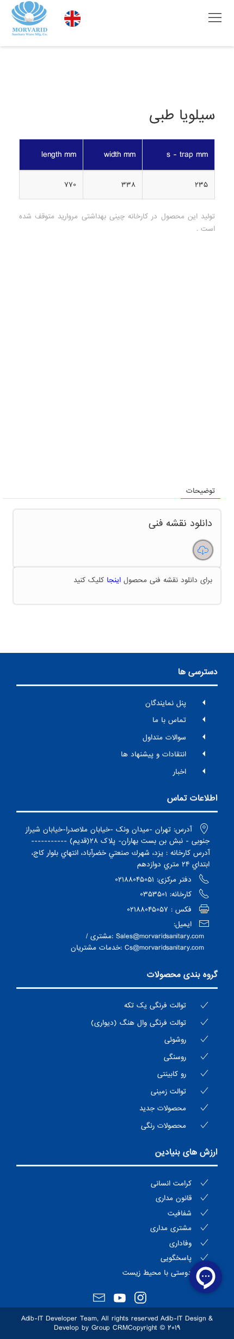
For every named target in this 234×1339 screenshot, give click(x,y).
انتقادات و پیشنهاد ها (153, 754)
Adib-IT (32, 1318)
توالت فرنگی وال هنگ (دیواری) (138, 1023)
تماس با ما (169, 720)
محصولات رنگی (163, 1126)
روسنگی (175, 1057)
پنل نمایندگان (165, 703)
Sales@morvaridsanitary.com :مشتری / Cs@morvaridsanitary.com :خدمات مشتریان (137, 942)
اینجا (112, 580)
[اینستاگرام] (137, 1298)
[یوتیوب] (117, 1298)
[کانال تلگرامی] (152, 1295)
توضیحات (200, 491)
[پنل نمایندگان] (82, 1295)
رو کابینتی (171, 1074)
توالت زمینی (168, 1091)
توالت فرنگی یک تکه (155, 1005)
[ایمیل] (96, 1298)
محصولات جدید (162, 1108)
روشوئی (175, 1040)
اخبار (179, 772)
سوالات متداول (164, 737)
